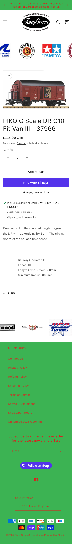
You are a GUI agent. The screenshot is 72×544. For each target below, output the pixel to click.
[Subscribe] (59, 451)
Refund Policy (17, 376)
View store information (22, 217)
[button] (5, 22)
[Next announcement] (67, 5)
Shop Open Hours (20, 412)
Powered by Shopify (55, 535)
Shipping (21, 143)
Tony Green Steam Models (29, 535)
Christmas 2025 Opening (25, 421)
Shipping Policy (18, 385)
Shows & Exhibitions (21, 403)
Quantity (8, 149)
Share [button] (12, 292)
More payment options (36, 192)
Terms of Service (19, 394)
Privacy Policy (17, 367)
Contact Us (15, 358)
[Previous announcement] (4, 5)
